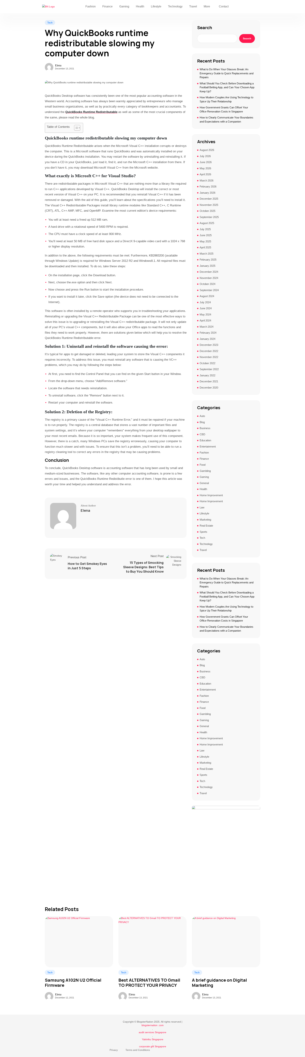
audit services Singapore (152, 1032)
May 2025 (205, 241)
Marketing (205, 519)
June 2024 (206, 308)
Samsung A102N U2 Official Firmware (73, 983)
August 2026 (207, 149)
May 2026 (205, 168)
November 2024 (209, 277)
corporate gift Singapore (152, 1046)
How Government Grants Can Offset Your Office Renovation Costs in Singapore (224, 109)
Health (140, 6)
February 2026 (208, 186)
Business (205, 428)
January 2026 (207, 192)
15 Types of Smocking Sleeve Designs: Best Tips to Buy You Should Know (143, 567)
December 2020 (209, 387)
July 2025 (205, 229)
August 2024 (207, 296)
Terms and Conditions (137, 1050)
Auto (202, 415)
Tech (50, 22)
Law (202, 507)
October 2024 (207, 283)
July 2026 (205, 156)
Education (205, 440)
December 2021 (209, 381)
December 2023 (209, 344)
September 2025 (209, 217)
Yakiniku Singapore (152, 1039)
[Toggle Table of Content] (75, 128)
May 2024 (205, 314)
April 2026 (205, 174)
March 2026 (206, 180)
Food (202, 464)
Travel (193, 6)
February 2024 (208, 332)
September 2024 (209, 290)
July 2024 (205, 302)
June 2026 (206, 162)
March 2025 (206, 253)
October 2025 (207, 210)
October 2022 (207, 363)
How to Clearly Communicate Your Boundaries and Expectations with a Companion (226, 119)
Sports (203, 531)
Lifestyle (156, 6)
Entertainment (208, 446)
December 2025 (209, 198)
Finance (107, 6)
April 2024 (205, 320)
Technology (175, 6)
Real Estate (206, 525)
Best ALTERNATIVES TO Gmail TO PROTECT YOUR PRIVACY (149, 983)
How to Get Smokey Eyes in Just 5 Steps (87, 566)
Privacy (114, 1050)
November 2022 (209, 357)
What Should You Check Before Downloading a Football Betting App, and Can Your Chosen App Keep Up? (227, 87)
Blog (202, 422)
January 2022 (207, 375)
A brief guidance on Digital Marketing (219, 983)
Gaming (124, 6)
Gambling (205, 470)
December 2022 (209, 351)
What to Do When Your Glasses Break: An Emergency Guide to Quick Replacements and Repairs (226, 73)
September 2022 (209, 369)
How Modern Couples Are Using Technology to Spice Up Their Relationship (226, 99)
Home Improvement (211, 495)
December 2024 (209, 271)
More (207, 6)
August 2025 (207, 223)
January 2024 (207, 338)
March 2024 (206, 326)
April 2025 (205, 247)
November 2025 (209, 204)
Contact (224, 6)
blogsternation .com (153, 1025)
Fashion (90, 6)
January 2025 (207, 265)
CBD (202, 434)
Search (204, 27)
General (204, 483)
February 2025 (208, 259)
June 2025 (206, 235)
